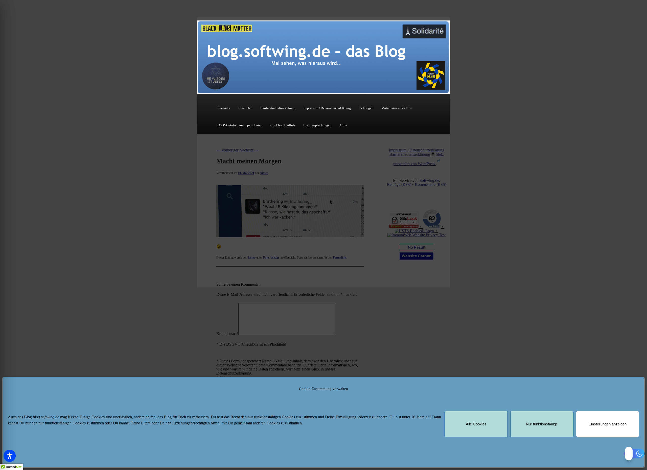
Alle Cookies (476, 424)
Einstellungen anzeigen (608, 424)
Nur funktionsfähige (542, 424)
